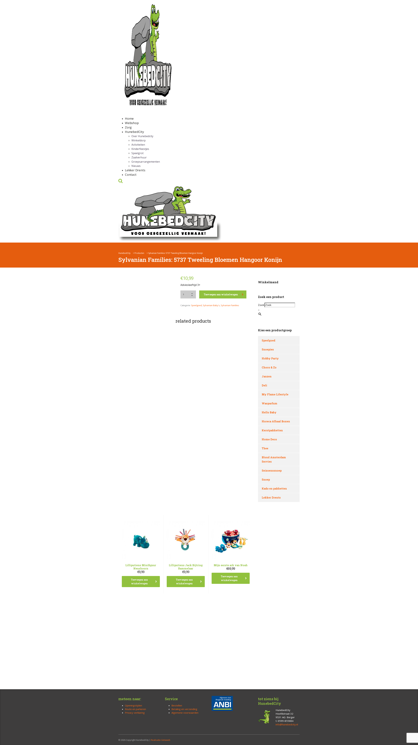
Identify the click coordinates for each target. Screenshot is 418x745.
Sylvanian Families (230, 305)
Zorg (128, 127)
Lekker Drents (135, 170)
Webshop (132, 123)
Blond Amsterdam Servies (274, 459)
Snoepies (268, 349)
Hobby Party (270, 358)
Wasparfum (269, 403)
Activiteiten (138, 144)
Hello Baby (269, 412)
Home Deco (269, 439)
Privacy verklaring (135, 712)
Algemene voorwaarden (184, 712)
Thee (265, 448)
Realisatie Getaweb (160, 739)
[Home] (169, 213)
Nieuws (136, 166)
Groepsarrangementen (145, 161)
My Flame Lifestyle (275, 394)
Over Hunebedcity (142, 136)
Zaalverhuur (139, 157)
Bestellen (176, 705)
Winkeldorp (138, 140)
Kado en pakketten (274, 488)
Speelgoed (196, 305)
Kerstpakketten (272, 430)
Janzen (267, 376)
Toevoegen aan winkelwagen (221, 294)
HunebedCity (134, 132)
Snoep (266, 479)
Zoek (261, 305)
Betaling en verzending (184, 709)
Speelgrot (137, 153)
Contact (131, 174)
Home (129, 118)
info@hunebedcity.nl (287, 724)
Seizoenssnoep (272, 470)
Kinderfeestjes (140, 149)
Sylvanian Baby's (211, 305)
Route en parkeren (135, 709)
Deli (264, 385)
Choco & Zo (269, 367)
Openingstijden (133, 705)
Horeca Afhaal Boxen (276, 421)
